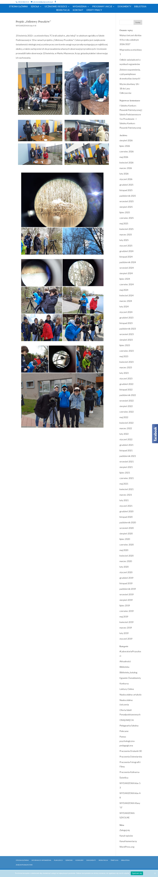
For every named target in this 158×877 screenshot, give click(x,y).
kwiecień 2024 (126, 295)
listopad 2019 (125, 583)
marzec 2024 (125, 301)
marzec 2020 (125, 561)
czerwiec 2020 (126, 544)
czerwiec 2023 (126, 350)
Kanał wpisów (126, 835)
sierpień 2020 (126, 533)
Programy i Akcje (102, 7)
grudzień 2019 (126, 577)
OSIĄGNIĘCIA (126, 720)
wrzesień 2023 (126, 334)
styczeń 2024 (125, 312)
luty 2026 (123, 173)
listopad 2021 (125, 450)
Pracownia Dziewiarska (130, 756)
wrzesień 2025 (126, 201)
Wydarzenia (80, 7)
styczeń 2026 (125, 179)
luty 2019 (123, 633)
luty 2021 (123, 500)
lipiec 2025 (124, 212)
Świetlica (123, 777)
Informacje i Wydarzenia (41, 860)
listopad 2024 (125, 256)
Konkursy (124, 683)
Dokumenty (124, 7)
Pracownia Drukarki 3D (130, 751)
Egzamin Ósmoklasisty (130, 678)
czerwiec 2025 (126, 218)
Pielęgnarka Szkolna (128, 725)
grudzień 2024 (126, 251)
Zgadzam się (137, 873)
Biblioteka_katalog (128, 672)
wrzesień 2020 (126, 528)
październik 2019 (127, 588)
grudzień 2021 (126, 445)
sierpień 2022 (126, 406)
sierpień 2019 (126, 600)
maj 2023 (123, 356)
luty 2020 (123, 566)
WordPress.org (126, 846)
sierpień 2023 (126, 339)
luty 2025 (123, 240)
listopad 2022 (125, 389)
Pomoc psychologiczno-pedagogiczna (127, 741)
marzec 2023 (125, 367)
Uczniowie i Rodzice (56, 7)
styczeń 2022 (125, 439)
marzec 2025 (125, 234)
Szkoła (35, 7)
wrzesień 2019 (126, 594)
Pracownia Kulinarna (129, 772)
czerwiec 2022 (126, 411)
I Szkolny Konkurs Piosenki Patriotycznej (130, 123)
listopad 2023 (125, 323)
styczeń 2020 (125, 572)
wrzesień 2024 (126, 267)
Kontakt (78, 10)
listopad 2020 (125, 517)
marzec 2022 (125, 428)
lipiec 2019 (124, 605)
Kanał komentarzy (128, 841)
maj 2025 (123, 223)
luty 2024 (123, 306)
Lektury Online (126, 689)
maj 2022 (123, 417)
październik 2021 (127, 456)
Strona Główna (18, 7)
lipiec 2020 (124, 539)
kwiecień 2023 (126, 361)
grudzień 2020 (126, 511)
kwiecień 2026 (126, 162)
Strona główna (22, 860)
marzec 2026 (125, 168)
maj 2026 (123, 157)
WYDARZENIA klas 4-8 (26, 25)
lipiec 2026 (124, 146)
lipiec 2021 (124, 472)
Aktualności (125, 661)
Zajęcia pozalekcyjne (24, 865)
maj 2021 (123, 483)
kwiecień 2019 (126, 622)
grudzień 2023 (126, 317)
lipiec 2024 (124, 278)
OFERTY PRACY (94, 10)
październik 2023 (127, 328)
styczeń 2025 (125, 245)
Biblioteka (140, 7)
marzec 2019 (125, 627)
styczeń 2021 (125, 505)
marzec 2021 (125, 494)
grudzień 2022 (126, 384)
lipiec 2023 (124, 345)
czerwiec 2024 (126, 284)
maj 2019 (123, 616)
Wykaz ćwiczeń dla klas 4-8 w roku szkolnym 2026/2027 (130, 40)
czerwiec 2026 (126, 151)
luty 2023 (123, 373)
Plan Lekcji (58, 860)
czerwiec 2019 (126, 611)
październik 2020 (127, 522)
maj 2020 (123, 550)
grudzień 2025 (126, 184)
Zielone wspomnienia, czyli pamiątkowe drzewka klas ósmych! (129, 74)
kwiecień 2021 (126, 489)
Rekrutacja (63, 10)
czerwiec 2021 (126, 478)
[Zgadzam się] (155, 873)
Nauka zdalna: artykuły (130, 694)
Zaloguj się (124, 830)
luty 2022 (123, 433)
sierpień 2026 (126, 140)
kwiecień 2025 (126, 229)
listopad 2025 (125, 190)
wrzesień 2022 (126, 400)
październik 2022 (127, 395)
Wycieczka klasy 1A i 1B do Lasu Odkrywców (129, 88)
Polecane (123, 731)
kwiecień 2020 (126, 555)
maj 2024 (123, 290)
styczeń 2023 (125, 378)
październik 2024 (127, 262)
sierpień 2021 (126, 467)
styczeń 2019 (125, 638)
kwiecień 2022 (126, 422)
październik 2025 (127, 195)
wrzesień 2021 (126, 461)
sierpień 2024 (126, 273)
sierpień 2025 (126, 206)
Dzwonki (69, 860)
